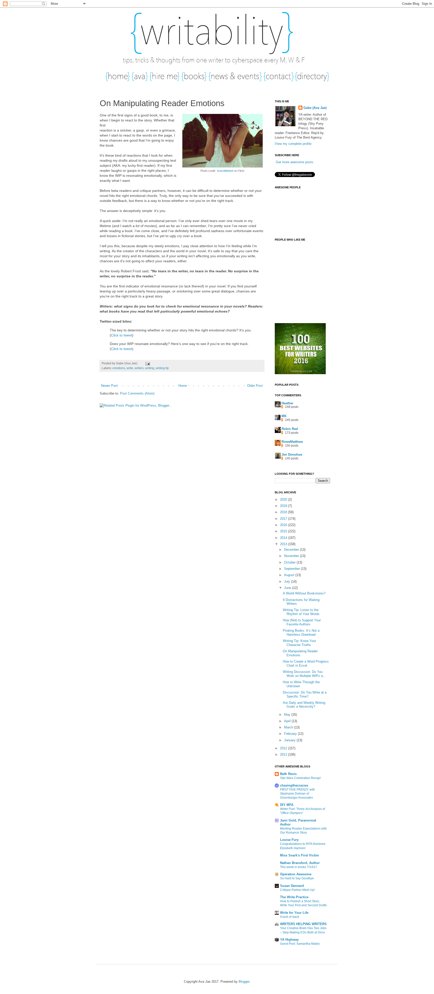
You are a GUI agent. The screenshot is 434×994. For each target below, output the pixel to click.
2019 (284, 506)
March (289, 727)
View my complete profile (293, 144)
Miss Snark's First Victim (299, 855)
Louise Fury (289, 840)
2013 (284, 544)
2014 (284, 538)
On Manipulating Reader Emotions (300, 653)
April (288, 721)
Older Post (255, 385)
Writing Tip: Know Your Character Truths (299, 643)
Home (182, 385)
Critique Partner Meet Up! (297, 890)
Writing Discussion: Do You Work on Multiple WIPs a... (304, 674)
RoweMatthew (292, 442)
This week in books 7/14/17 (298, 867)
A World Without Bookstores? (304, 593)
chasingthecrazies (294, 785)
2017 (284, 519)
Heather (287, 403)
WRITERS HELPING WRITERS (303, 924)
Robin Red (290, 429)
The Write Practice (294, 897)
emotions (119, 368)
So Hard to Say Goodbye (297, 878)
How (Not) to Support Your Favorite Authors (302, 622)
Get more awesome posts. (295, 162)
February (291, 734)
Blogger (244, 981)
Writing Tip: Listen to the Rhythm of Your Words (301, 612)
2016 (284, 525)
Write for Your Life (294, 913)
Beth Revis (288, 774)
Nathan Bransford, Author (300, 863)
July (287, 581)
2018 (284, 512)
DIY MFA (286, 805)
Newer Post (109, 385)
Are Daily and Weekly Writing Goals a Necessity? (304, 705)
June (288, 588)
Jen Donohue (292, 454)
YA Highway (289, 939)
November (292, 556)
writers (139, 368)
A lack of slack (289, 917)
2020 (284, 499)
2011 (284, 754)
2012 (284, 748)
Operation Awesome (295, 874)
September (292, 569)
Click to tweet (121, 335)
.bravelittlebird (224, 170)
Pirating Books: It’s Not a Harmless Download (301, 632)
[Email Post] (147, 363)
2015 (284, 531)
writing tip (162, 368)
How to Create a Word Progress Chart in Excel (306, 663)
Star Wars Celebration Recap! (300, 778)
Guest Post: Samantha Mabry (300, 943)
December (292, 549)
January (290, 740)
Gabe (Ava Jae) (315, 108)
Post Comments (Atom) (137, 393)
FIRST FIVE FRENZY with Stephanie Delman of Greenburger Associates (297, 793)
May (287, 714)
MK (284, 416)
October (290, 562)
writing (149, 368)
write (130, 368)
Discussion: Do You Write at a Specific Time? (305, 694)
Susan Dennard (292, 886)
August (289, 575)
